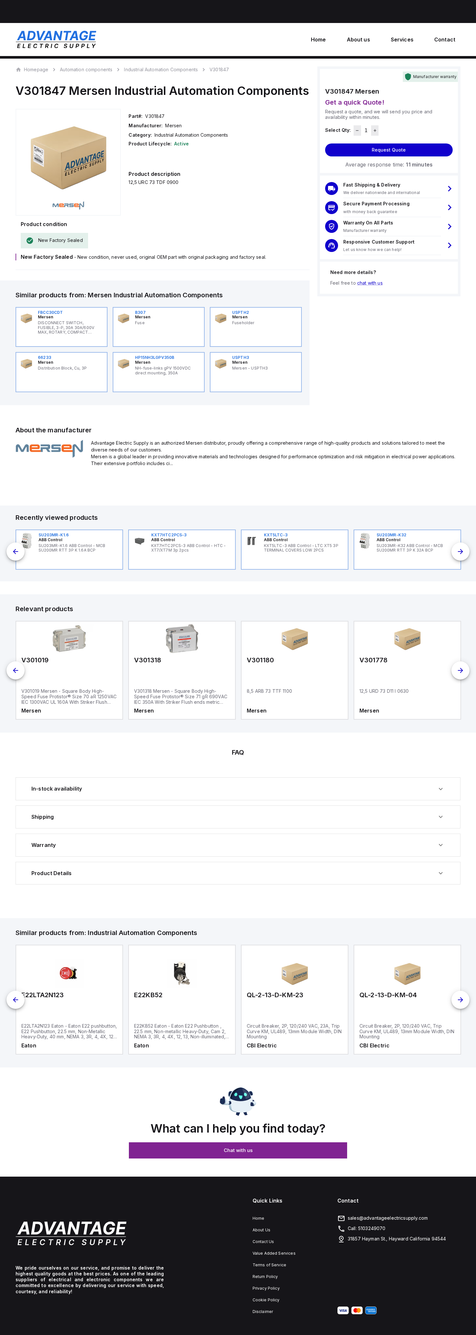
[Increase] (375, 130)
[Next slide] (460, 551)
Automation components (86, 69)
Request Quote (389, 150)
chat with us (370, 283)
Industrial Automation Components (161, 69)
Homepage (36, 69)
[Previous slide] (15, 551)
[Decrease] (357, 130)
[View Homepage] (56, 39)
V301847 (219, 69)
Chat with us (238, 1150)
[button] (389, 188)
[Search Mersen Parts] (49, 456)
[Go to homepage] (90, 1233)
